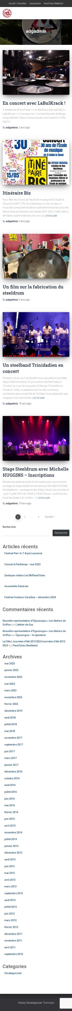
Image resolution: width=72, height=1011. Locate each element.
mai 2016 (9, 805)
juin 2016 (9, 798)
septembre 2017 (13, 744)
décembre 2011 (13, 934)
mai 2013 (9, 873)
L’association (35, 3)
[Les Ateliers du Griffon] (8, 13)
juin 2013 (9, 866)
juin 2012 (9, 913)
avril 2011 (10, 947)
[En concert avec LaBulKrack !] (36, 72)
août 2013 (10, 859)
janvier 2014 (11, 846)
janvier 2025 (11, 670)
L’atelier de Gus (24, 624)
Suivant (49, 517)
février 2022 (11, 704)
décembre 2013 (13, 852)
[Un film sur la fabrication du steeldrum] (36, 256)
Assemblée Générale (16, 586)
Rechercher (9, 526)
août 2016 (10, 785)
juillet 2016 (10, 791)
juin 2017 (9, 751)
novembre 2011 (13, 940)
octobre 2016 (12, 778)
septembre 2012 (13, 893)
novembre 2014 (13, 832)
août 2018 (10, 717)
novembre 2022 (13, 697)
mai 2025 (9, 663)
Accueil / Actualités (17, 3)
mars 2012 (10, 920)
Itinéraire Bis (17, 193)
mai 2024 (9, 683)
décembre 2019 (13, 710)
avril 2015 (10, 825)
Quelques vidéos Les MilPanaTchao (24, 575)
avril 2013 (10, 879)
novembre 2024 (13, 677)
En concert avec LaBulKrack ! (34, 103)
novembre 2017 (13, 737)
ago (24, 127)
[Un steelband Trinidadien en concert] (36, 334)
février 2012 (11, 927)
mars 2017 (10, 758)
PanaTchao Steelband (53, 3)
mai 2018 (9, 731)
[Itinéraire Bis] (36, 162)
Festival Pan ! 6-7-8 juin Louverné (23, 553)
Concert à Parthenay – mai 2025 (22, 564)
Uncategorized (12, 973)
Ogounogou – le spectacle (31, 635)
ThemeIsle (48, 1002)
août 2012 (10, 900)
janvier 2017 (11, 765)
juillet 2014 (10, 839)
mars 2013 (10, 886)
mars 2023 (10, 690)
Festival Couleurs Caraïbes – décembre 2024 (30, 597)
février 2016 (11, 812)
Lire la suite (51, 215)
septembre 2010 (13, 954)
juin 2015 (9, 818)
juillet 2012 (10, 906)
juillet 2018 (10, 724)
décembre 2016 (13, 771)
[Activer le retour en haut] (65, 1004)
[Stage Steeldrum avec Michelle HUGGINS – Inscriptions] (36, 438)
